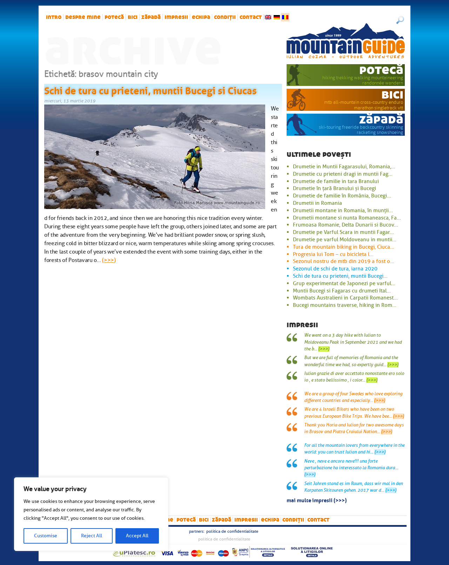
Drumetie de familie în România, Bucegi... (342, 195)
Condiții (225, 17)
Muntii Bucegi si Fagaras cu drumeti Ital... (342, 290)
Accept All (137, 536)
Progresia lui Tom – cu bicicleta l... (333, 254)
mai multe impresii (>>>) (317, 500)
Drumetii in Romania (317, 203)
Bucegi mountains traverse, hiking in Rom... (344, 305)
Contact (251, 17)
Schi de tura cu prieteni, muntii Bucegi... (340, 276)
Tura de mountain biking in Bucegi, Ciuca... (343, 246)
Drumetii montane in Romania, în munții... (343, 210)
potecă (114, 17)
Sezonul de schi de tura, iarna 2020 (335, 268)
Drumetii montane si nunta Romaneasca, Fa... (347, 217)
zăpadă (151, 17)
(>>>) (108, 260)
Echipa (201, 17)
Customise (45, 536)
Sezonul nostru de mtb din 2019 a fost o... (343, 261)
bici (133, 17)
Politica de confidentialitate (232, 531)
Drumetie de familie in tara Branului (336, 181)
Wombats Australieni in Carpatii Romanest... (345, 297)
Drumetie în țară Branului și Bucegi (334, 188)
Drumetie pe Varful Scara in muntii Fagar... (343, 232)
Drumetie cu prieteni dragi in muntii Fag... (343, 173)
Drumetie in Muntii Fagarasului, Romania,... (344, 166)
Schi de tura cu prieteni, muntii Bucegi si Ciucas (150, 89)
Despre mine (83, 17)
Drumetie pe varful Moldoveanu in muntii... (344, 239)
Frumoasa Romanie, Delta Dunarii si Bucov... (345, 224)
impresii (176, 17)
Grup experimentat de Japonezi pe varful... (344, 283)
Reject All (91, 536)
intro (53, 17)
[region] (91, 514)
